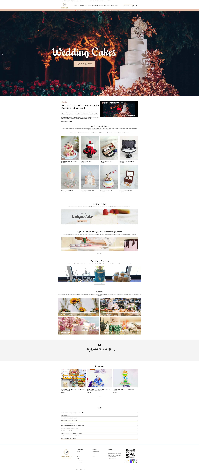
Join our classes (99, 253)
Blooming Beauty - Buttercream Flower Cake (69, 161)
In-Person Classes (96, 454)
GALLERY (101, 5)
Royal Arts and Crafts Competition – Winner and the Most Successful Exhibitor (98, 390)
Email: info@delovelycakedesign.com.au (114, 453)
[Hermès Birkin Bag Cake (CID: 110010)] (90, 177)
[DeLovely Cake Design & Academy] (64, 5)
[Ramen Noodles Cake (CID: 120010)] (109, 177)
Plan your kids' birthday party (99, 283)
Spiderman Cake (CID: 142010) (86, 161)
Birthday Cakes (73, 132)
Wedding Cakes (102, 132)
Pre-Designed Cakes (96, 451)
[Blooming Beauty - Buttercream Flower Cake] (70, 148)
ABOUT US (76, 5)
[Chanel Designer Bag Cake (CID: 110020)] (129, 148)
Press (78, 454)
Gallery (78, 456)
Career (78, 458)
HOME (116, 5)
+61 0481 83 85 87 (114, 451)
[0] (136, 5)
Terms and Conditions (80, 460)
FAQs (94, 456)
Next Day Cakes (126, 132)
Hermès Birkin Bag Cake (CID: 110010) (87, 190)
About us (78, 451)
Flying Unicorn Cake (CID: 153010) (67, 190)
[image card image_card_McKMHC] (78, 307)
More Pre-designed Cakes (99, 196)
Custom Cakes (95, 453)
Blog (78, 453)
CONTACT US (106, 5)
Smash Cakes (94, 132)
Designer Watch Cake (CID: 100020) (126, 190)
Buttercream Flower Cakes (83, 132)
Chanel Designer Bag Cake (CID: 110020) (127, 161)
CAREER (112, 5)
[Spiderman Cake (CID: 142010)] (90, 148)
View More (99, 396)
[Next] (195, 53)
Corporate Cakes (117, 132)
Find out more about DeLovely (66, 121)
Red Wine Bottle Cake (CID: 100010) (106, 161)
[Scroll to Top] (197, 466)
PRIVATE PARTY (95, 5)
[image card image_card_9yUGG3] (120, 307)
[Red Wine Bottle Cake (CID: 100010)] (109, 148)
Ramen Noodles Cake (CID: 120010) (106, 190)
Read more (63, 392)
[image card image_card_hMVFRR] (120, 326)
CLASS (89, 5)
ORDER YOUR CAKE (83, 5)
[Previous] (2, 53)
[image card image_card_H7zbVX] (78, 326)
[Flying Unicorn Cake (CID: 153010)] (70, 177)
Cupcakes (109, 132)
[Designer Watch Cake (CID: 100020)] (129, 177)
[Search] (131, 6)
